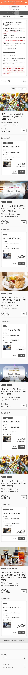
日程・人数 (7, 14)
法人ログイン (6, 664)
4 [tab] (14, 381)
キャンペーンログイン (8, 667)
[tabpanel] (14, 102)
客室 (12, 14)
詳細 (24, 130)
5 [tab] (15, 381)
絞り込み (14, 88)
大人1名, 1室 (21, 16)
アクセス (5, 657)
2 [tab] (12, 381)
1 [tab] (10, 289)
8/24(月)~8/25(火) (7, 16)
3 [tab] (13, 381)
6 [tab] (16, 381)
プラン (16, 14)
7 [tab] (17, 289)
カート (21, 14)
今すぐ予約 (21, 171)
